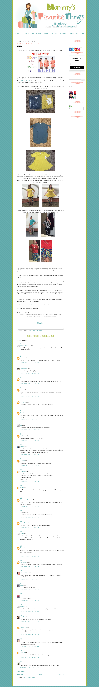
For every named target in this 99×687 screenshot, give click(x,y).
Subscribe (77, 67)
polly (21, 585)
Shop (83, 33)
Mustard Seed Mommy (25, 500)
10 (21, 444)
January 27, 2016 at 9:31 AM (29, 527)
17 (21, 532)
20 (21, 571)
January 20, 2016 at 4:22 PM (29, 396)
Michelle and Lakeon (25, 345)
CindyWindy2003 (24, 572)
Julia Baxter (23, 402)
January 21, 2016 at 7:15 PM (29, 455)
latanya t (22, 358)
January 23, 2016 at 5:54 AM (29, 481)
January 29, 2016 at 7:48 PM (29, 600)
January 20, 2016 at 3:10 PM (29, 373)
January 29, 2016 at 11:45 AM (30, 579)
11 (21, 459)
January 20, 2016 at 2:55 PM (29, 362)
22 (21, 594)
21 (21, 583)
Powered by (73, 71)
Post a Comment (21, 671)
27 (21, 650)
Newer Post (20, 674)
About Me (17, 33)
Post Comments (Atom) (29, 677)
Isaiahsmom (23, 435)
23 (21, 604)
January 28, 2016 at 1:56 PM (29, 542)
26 (21, 638)
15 (21, 510)
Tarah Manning (24, 412)
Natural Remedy (74, 33)
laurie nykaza (23, 562)
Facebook (29, 305)
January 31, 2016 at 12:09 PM (29, 621)
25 (21, 626)
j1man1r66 (23, 471)
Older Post (61, 674)
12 (21, 469)
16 (21, 521)
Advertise (54, 33)
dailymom (22, 446)
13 (21, 485)
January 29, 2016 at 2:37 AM (29, 567)
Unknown (22, 379)
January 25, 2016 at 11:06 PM (29, 506)
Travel (49, 35)
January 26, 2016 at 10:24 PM (29, 517)
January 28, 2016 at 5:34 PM (29, 556)
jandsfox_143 (23, 627)
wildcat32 (22, 606)
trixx (21, 663)
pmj (21, 425)
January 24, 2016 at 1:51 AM (29, 494)
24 (21, 615)
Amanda (22, 487)
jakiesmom (23, 595)
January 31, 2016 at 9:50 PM (29, 634)
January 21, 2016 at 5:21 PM (29, 430)
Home (40, 674)
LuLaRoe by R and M (25, 81)
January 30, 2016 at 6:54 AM (29, 611)
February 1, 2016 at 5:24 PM (29, 646)
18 (21, 546)
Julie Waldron (23, 523)
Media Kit (46, 33)
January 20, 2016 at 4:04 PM (29, 384)
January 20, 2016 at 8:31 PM (29, 407)
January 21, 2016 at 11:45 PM (29, 465)
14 (21, 498)
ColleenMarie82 (24, 368)
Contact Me (63, 33)
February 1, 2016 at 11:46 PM (30, 668)
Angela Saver (23, 548)
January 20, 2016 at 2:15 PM (29, 352)
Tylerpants (23, 640)
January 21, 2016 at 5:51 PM (29, 440)
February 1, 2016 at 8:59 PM (29, 657)
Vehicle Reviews (36, 33)
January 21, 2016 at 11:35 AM (30, 419)
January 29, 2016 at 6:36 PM (29, 590)
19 (21, 560)
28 (21, 661)
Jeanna (21, 389)
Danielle (22, 617)
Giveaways (26, 33)
